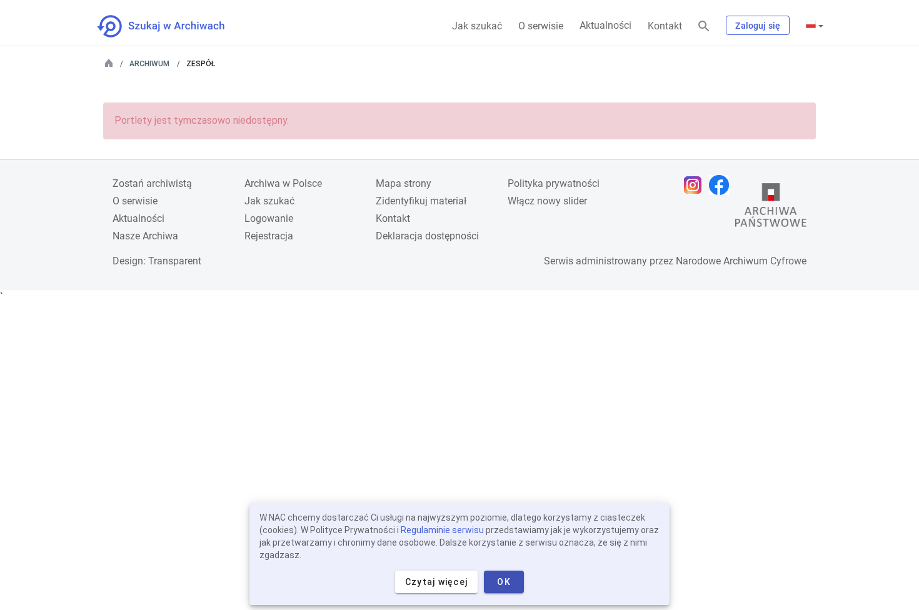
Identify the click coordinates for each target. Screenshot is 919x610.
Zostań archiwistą (152, 183)
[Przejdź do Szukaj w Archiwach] (172, 26)
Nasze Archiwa (145, 236)
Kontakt (665, 26)
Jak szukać (477, 26)
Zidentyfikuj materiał (421, 201)
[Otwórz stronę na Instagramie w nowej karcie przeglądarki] (696, 185)
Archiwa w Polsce (283, 183)
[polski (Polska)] (814, 25)
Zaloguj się (757, 26)
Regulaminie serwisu (442, 530)
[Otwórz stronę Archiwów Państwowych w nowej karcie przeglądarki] (770, 208)
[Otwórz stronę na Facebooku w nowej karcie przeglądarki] (722, 185)
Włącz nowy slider (547, 201)
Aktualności (605, 25)
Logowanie (268, 218)
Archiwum (149, 63)
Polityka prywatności (554, 183)
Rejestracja (268, 236)
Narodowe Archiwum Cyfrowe (741, 261)
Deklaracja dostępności (427, 236)
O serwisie (540, 26)
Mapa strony (403, 183)
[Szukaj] (704, 26)
